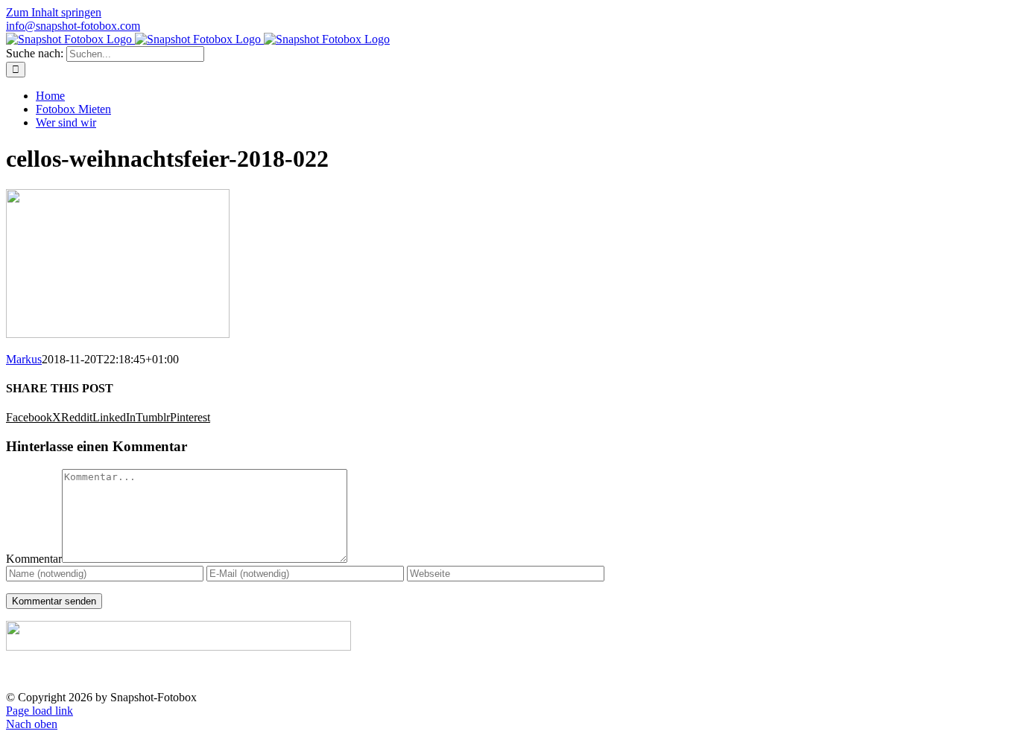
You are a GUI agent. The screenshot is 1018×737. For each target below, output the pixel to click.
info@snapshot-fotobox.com (73, 25)
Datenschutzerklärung (966, 672)
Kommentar (34, 558)
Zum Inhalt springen (53, 12)
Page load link (39, 710)
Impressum (880, 672)
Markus (24, 359)
